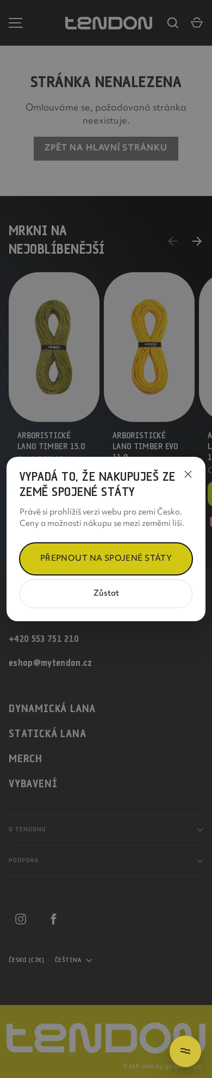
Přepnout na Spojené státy (106, 558)
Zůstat (106, 593)
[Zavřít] (188, 474)
